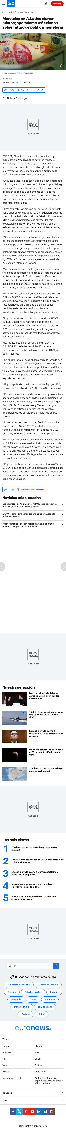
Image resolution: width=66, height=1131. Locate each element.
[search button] (56, 966)
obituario (50, 999)
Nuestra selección (18, 687)
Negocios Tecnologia (24, 12)
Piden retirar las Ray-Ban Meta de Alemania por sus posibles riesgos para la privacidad (28, 525)
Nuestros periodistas (12, 1078)
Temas (5, 1039)
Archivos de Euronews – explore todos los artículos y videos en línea (49, 1080)
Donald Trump (21, 1006)
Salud (42, 1014)
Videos (5, 1071)
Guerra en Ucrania (48, 984)
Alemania (16, 999)
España (12, 992)
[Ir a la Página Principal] (11, 3)
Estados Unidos (33, 992)
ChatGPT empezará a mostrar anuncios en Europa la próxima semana (28, 515)
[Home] (3, 12)
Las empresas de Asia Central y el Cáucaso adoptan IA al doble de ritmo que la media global (29, 505)
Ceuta (33, 999)
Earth (37, 1052)
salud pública (45, 1006)
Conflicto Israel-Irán (19, 984)
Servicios (7, 1092)
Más (4, 1100)
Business (6, 1052)
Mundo (38, 1045)
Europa (6, 1045)
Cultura (26, 1014)
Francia (54, 992)
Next (10, 12)
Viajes (5, 1065)
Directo (57, 3)
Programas (40, 1071)
